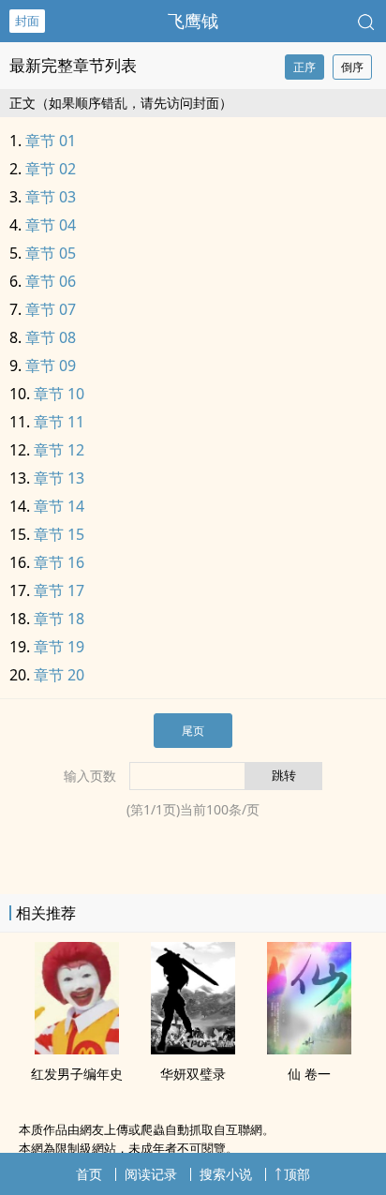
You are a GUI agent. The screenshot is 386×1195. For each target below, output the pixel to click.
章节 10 (59, 393)
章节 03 (50, 197)
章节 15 (59, 534)
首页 (89, 1174)
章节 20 (59, 675)
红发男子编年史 (77, 1074)
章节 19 (59, 646)
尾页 (193, 731)
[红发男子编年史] (77, 1048)
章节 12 (59, 450)
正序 (304, 67)
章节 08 (50, 337)
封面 (27, 20)
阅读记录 (151, 1174)
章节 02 (50, 168)
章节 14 (59, 506)
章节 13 (59, 478)
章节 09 (50, 365)
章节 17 (59, 590)
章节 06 (50, 281)
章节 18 (59, 618)
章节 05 (50, 253)
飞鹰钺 (193, 20)
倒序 (352, 67)
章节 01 (50, 140)
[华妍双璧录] (193, 1048)
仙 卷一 (309, 1074)
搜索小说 (226, 1174)
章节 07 (50, 309)
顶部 (297, 1174)
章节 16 (59, 562)
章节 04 (50, 225)
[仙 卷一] (309, 1048)
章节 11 (59, 421)
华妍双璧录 (193, 1074)
